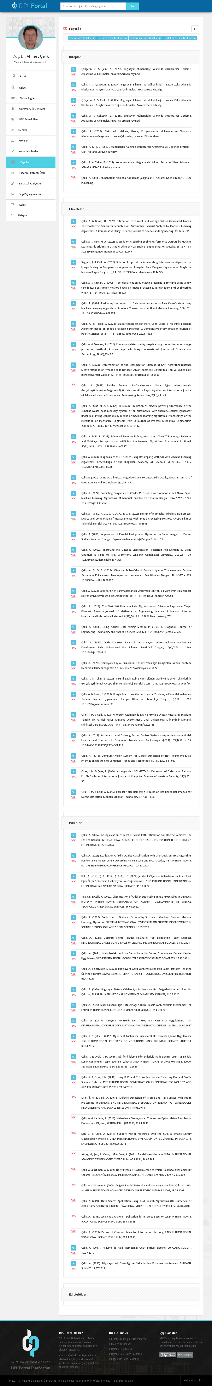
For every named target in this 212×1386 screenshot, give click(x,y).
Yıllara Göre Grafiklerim (82, 37)
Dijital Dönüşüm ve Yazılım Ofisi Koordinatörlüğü (84, 1380)
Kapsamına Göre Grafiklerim (145, 37)
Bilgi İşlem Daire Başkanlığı (125, 1358)
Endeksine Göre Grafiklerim (180, 37)
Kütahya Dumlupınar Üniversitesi (128, 1339)
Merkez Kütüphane (121, 1344)
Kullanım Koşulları (193, 1380)
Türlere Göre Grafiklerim (113, 37)
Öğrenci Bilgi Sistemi (122, 1349)
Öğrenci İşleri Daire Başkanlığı (126, 1353)
